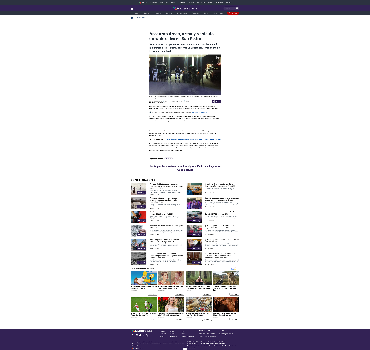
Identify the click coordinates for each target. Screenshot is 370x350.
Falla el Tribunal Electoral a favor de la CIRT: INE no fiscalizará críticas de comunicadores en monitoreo (220, 255)
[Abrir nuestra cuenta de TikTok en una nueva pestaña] (140, 335)
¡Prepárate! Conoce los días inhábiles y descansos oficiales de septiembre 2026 (220, 185)
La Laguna (136, 13)
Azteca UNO (164, 2)
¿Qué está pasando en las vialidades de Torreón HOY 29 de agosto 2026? (220, 213)
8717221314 (222, 335)
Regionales (219, 2)
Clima (206, 13)
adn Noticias (201, 2)
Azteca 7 (173, 2)
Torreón (168, 158)
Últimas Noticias (218, 13)
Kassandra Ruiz (161, 102)
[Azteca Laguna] (185, 8)
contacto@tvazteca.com (226, 333)
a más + (228, 2)
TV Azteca (153, 2)
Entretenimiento (182, 13)
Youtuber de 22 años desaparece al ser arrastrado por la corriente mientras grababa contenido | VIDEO (166, 186)
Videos (210, 2)
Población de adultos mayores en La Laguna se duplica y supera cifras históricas (222, 199)
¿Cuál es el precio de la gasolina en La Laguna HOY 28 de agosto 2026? (219, 227)
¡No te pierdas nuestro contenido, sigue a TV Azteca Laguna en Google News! (185, 168)
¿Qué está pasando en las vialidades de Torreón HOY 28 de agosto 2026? (164, 241)
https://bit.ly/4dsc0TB (199, 112)
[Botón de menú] (132, 8)
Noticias (191, 2)
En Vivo (234, 13)
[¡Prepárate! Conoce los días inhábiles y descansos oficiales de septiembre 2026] (194, 189)
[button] (185, 349)
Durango (147, 13)
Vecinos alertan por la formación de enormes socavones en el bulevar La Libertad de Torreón (163, 200)
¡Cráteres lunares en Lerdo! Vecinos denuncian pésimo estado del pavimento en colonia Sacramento (166, 255)
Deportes (182, 2)
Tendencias (195, 13)
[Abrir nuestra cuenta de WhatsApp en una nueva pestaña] (147, 335)
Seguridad (158, 13)
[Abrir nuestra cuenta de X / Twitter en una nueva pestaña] (133, 335)
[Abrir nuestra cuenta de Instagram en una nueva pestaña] (137, 335)
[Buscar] (237, 8)
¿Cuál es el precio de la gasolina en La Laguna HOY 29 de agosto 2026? (164, 213)
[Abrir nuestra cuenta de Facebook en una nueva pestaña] (144, 335)
